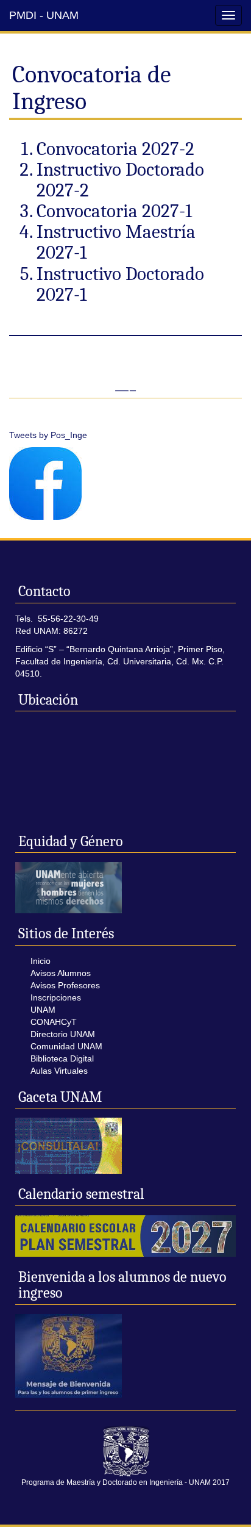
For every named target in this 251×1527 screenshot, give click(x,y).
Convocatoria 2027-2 (115, 149)
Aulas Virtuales (59, 1071)
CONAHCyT (53, 1022)
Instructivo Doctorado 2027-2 (120, 180)
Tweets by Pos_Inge (48, 435)
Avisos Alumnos (60, 973)
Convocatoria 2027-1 (114, 211)
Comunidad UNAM (66, 1046)
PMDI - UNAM (44, 15)
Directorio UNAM (62, 1034)
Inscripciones (55, 997)
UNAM (42, 1010)
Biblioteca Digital (62, 1058)
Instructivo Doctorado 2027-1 (120, 284)
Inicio (40, 961)
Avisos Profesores (65, 985)
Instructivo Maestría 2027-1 (116, 242)
